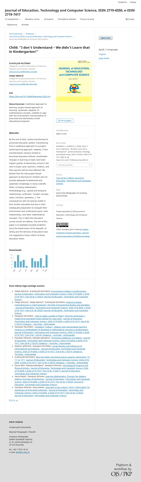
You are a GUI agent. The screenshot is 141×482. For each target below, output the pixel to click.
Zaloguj (133, 2)
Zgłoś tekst (106, 38)
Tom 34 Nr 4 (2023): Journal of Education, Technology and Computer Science (40, 36)
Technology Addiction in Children (66, 338)
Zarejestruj (122, 2)
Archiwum (48, 19)
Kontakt (25, 24)
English (102, 54)
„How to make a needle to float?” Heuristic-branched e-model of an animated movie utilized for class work (50, 317)
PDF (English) (65, 120)
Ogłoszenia (12, 24)
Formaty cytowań (65, 165)
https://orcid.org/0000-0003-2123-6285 (23, 72)
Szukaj (131, 19)
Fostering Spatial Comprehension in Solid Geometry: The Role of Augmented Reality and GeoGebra (52, 303)
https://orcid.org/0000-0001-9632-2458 (23, 84)
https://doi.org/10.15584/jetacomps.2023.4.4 (29, 96)
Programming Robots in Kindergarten (69, 291)
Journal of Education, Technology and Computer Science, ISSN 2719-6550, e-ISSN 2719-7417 (70, 12)
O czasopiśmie (12, 19)
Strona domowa (15, 33)
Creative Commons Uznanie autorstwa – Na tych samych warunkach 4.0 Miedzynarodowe (73, 232)
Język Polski (104, 58)
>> (17, 400)
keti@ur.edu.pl (23, 452)
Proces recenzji (87, 19)
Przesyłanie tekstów (67, 19)
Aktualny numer (32, 19)
